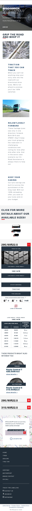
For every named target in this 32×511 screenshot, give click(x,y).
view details (11, 374)
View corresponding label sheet (14, 297)
